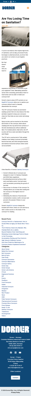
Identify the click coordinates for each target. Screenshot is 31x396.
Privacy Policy (15, 392)
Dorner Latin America (8, 270)
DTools (4, 272)
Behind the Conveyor (8, 251)
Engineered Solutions (8, 274)
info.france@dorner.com (15, 367)
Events (4, 278)
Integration (5, 288)
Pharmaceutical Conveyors (9, 301)
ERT (3, 276)
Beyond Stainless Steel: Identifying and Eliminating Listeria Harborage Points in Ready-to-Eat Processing (15, 234)
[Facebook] (11, 353)
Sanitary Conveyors (22, 169)
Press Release (6, 305)
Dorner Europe (6, 268)
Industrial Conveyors (7, 286)
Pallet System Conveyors (9, 299)
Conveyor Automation (8, 259)
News (3, 295)
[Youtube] (20, 353)
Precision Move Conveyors (9, 303)
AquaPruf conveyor (12, 205)
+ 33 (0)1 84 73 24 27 (15, 365)
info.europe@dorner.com (15, 348)
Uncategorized (6, 313)
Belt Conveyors (6, 253)
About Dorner (5, 249)
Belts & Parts (6, 255)
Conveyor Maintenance (8, 261)
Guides (4, 284)
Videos (4, 316)
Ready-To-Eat (6, 307)
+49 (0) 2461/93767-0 (15, 346)
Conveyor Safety (6, 263)
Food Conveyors (6, 282)
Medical (4, 291)
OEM (3, 297)
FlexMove (4, 280)
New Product (5, 293)
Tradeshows (5, 311)
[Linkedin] (15, 353)
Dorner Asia (5, 266)
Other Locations (15, 371)
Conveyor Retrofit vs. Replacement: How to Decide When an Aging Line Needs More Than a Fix (15, 223)
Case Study (5, 257)
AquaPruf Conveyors (8, 102)
